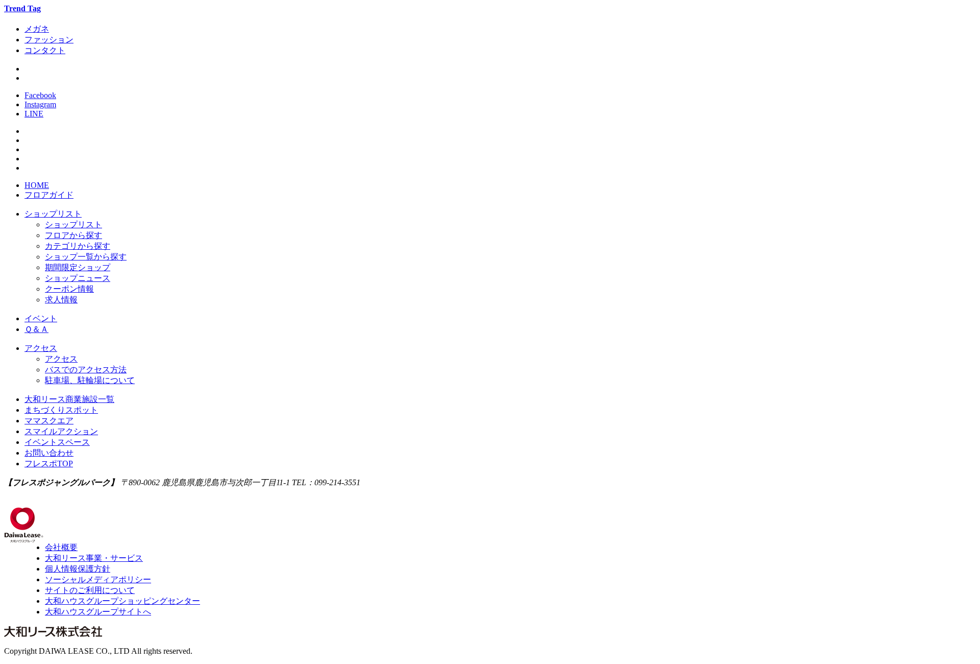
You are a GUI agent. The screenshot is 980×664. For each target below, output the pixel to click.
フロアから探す (73, 235)
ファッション (49, 39)
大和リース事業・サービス (94, 558)
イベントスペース (57, 442)
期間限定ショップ (77, 267)
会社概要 (61, 547)
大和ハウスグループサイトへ (98, 611)
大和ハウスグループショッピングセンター (122, 601)
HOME (36, 185)
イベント (40, 318)
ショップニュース (77, 278)
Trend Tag (22, 8)
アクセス (40, 348)
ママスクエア (49, 420)
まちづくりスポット (61, 410)
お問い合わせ (49, 452)
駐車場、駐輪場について (90, 380)
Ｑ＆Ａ (36, 329)
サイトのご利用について (90, 590)
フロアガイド (49, 195)
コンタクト (44, 50)
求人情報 (61, 299)
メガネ (36, 29)
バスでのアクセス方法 (86, 369)
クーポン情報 (69, 288)
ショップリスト (53, 213)
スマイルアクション (61, 431)
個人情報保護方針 (77, 568)
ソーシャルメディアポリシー (98, 579)
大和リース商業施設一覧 (69, 399)
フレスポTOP (48, 463)
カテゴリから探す (77, 246)
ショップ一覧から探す (86, 256)
